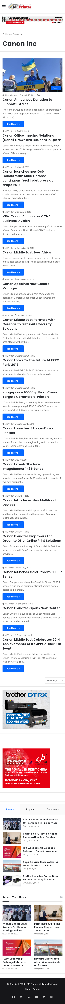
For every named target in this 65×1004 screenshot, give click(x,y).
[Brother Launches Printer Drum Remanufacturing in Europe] (12, 880)
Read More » (13, 124)
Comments (53, 809)
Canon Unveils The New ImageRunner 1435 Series (23, 466)
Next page (52, 680)
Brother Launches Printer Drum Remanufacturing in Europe (41, 878)
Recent (10, 809)
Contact (37, 989)
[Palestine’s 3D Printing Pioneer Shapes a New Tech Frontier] (12, 838)
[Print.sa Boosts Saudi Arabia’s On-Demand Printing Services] (12, 824)
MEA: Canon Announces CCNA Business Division (27, 218)
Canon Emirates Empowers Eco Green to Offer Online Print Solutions (32, 538)
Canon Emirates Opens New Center (31, 608)
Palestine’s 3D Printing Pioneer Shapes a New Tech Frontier (40, 835)
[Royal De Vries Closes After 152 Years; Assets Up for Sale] (12, 866)
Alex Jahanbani (11, 95)
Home (7, 34)
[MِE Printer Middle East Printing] (20, 6)
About (28, 989)
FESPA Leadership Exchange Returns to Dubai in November (40, 849)
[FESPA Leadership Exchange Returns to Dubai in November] (12, 852)
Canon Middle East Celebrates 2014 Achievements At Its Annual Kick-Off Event (32, 644)
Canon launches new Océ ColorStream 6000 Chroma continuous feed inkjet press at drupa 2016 (28, 178)
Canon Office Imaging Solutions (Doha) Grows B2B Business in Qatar (32, 137)
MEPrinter (9, 131)
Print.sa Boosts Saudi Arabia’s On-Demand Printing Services (40, 821)
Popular (30, 809)
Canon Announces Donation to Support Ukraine (27, 101)
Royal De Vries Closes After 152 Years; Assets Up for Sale (40, 863)
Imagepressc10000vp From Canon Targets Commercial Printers (30, 394)
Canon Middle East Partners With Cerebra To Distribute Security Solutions (29, 324)
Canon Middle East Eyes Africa (27, 252)
